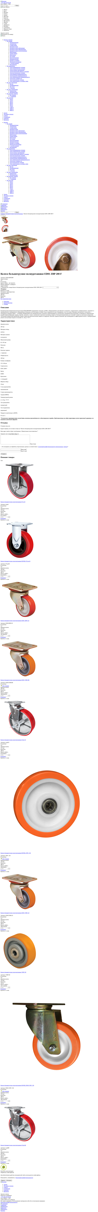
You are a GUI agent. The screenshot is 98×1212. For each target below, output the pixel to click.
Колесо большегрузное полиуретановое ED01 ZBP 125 (15, 620)
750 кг (11, 106)
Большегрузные (14, 46)
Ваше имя (24, 449)
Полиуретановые (14, 57)
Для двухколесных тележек (17, 80)
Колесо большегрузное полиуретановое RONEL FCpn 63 (15, 561)
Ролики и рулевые (14, 60)
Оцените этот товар (6, 434)
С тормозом (13, 96)
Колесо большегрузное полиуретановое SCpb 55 (13, 740)
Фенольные (13, 55)
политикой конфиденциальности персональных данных (53, 446)
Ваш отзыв (33, 444)
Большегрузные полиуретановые (18, 50)
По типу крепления (12, 82)
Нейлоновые (13, 52)
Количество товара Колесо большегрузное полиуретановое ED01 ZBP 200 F (22, 287)
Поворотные (13, 91)
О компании (7, 117)
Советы (6, 115)
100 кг (11, 99)
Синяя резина (13, 45)
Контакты (6, 119)
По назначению (11, 66)
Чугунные (12, 56)
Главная (3, 213)
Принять (3, 1180)
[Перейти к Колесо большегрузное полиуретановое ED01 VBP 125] (20, 910)
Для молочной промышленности (18, 75)
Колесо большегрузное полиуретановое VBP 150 (13, 972)
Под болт (12, 86)
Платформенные (14, 85)
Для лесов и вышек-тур (16, 78)
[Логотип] (3, 1)
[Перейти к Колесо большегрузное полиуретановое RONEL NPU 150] (46, 850)
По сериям (9, 41)
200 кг (11, 102)
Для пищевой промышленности (18, 74)
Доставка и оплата (8, 114)
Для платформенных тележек (17, 67)
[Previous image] (2, 215)
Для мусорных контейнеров (17, 70)
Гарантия (6, 118)
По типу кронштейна (12, 89)
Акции (5, 113)
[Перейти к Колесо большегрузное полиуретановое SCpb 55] (20, 737)
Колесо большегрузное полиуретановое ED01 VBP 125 (15, 913)
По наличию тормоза (12, 93)
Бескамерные (13, 64)
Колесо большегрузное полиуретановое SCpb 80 (13, 1145)
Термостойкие (13, 53)
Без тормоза (13, 95)
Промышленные (14, 42)
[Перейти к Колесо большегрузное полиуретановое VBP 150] (20, 969)
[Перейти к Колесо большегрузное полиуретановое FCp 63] (20, 499)
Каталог (6, 122)
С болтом (12, 88)
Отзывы (6, 304)
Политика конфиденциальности (9, 1202)
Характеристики (8, 302)
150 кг (11, 100)
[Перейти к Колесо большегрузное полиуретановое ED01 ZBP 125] (20, 618)
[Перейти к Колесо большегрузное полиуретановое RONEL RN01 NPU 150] (46, 1082)
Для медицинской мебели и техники (19, 71)
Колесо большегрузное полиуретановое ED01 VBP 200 (15, 680)
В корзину (3, 289)
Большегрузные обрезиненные (18, 49)
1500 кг (12, 107)
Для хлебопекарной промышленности (20, 77)
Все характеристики (6, 298)
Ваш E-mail (24, 451)
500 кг (11, 104)
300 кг (11, 103)
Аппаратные (13, 44)
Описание (6, 301)
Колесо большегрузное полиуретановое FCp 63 (13, 502)
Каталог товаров (8, 39)
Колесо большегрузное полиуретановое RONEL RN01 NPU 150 (17, 1085)
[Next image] (4, 215)
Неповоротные (14, 92)
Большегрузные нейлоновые (17, 48)
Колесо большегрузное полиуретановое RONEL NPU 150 (16, 853)
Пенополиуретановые (15, 62)
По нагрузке (10, 97)
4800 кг (12, 110)
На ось (11, 84)
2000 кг (12, 109)
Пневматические (14, 59)
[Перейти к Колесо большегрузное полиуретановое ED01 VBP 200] (20, 677)
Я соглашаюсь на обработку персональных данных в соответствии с (35, 446)
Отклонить (9, 1180)
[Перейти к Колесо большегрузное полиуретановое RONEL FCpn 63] (20, 558)
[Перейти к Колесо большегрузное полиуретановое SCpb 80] (20, 1142)
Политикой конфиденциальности (24, 1177)
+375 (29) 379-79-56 (6, 2)
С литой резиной (14, 63)
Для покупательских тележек (17, 73)
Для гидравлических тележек (17, 68)
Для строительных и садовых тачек (19, 81)
